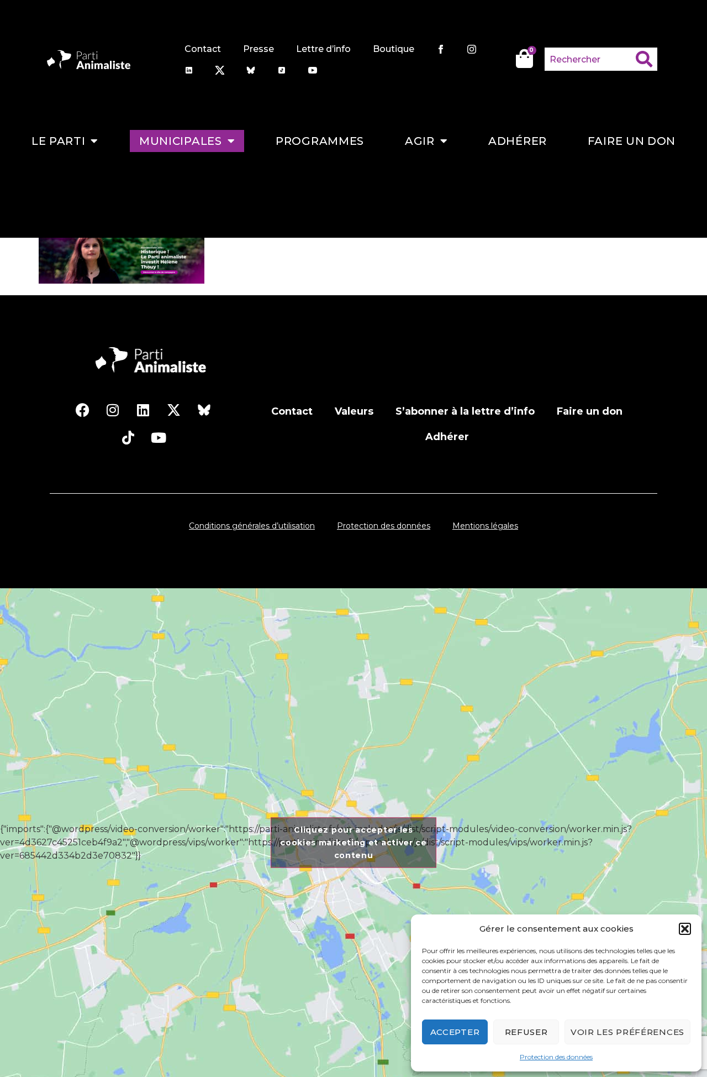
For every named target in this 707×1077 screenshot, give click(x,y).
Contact (202, 49)
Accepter (455, 1032)
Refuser (526, 1032)
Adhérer (517, 141)
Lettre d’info (323, 49)
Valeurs (354, 411)
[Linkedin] (143, 410)
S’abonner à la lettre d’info (465, 411)
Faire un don (632, 141)
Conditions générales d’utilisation (252, 526)
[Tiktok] (128, 438)
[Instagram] (112, 410)
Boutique (393, 49)
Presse (258, 49)
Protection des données (556, 1057)
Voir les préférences (627, 1032)
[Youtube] (158, 438)
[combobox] (590, 59)
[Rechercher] (646, 59)
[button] (684, 928)
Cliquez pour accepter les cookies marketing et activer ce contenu (353, 842)
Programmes (320, 141)
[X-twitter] (173, 410)
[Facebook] (82, 410)
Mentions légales (485, 526)
